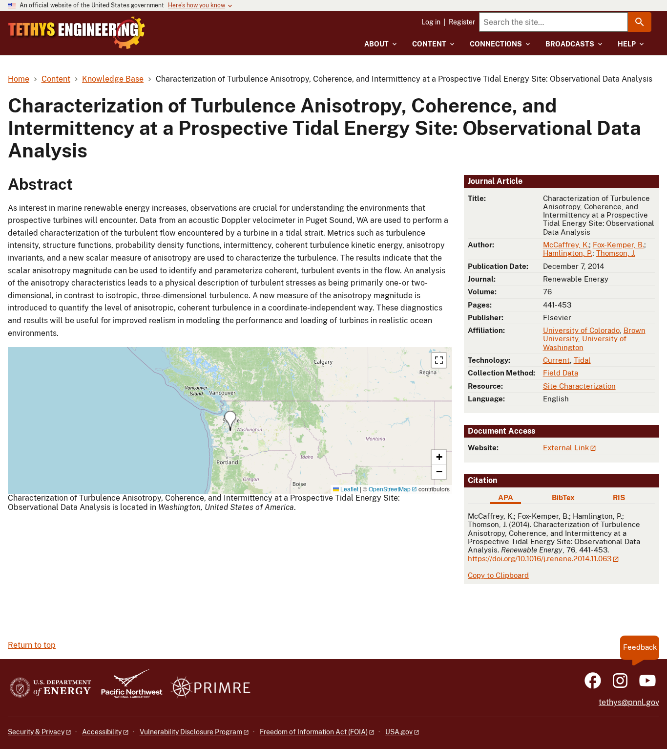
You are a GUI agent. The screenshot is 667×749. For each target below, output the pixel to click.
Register (462, 22)
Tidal (582, 360)
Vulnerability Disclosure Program (191, 732)
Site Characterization (579, 386)
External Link (566, 447)
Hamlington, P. (567, 253)
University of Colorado (581, 330)
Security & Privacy (36, 732)
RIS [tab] (619, 497)
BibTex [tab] (563, 497)
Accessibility (102, 732)
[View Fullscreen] (439, 360)
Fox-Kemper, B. (618, 245)
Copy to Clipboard (498, 575)
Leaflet (348, 489)
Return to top (32, 645)
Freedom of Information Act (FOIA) (314, 732)
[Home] (77, 33)
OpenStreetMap (390, 489)
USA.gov (399, 732)
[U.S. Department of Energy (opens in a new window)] (50, 688)
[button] (230, 421)
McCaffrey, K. (566, 245)
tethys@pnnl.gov (629, 702)
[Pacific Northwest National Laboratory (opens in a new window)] (128, 688)
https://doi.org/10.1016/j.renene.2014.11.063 (539, 558)
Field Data (560, 373)
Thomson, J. (615, 253)
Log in (430, 22)
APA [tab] (505, 497)
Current (556, 360)
